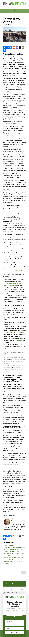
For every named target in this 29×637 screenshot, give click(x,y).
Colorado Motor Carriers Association (14, 332)
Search (23, 573)
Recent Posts (12, 515)
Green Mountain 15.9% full (10, 592)
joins (16, 500)
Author (5, 515)
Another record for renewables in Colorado (14, 589)
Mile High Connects (13, 250)
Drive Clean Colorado (10, 260)
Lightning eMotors (19, 340)
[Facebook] (24, 521)
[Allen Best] (7, 524)
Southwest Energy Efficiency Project (13, 270)
